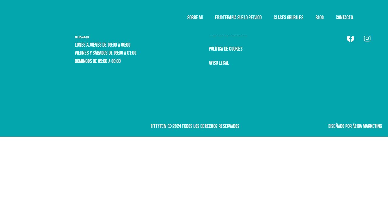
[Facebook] (350, 38)
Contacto (344, 18)
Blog (320, 18)
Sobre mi (195, 18)
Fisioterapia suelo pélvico (238, 18)
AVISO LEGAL (219, 63)
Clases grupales (288, 18)
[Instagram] (367, 38)
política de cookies (226, 49)
